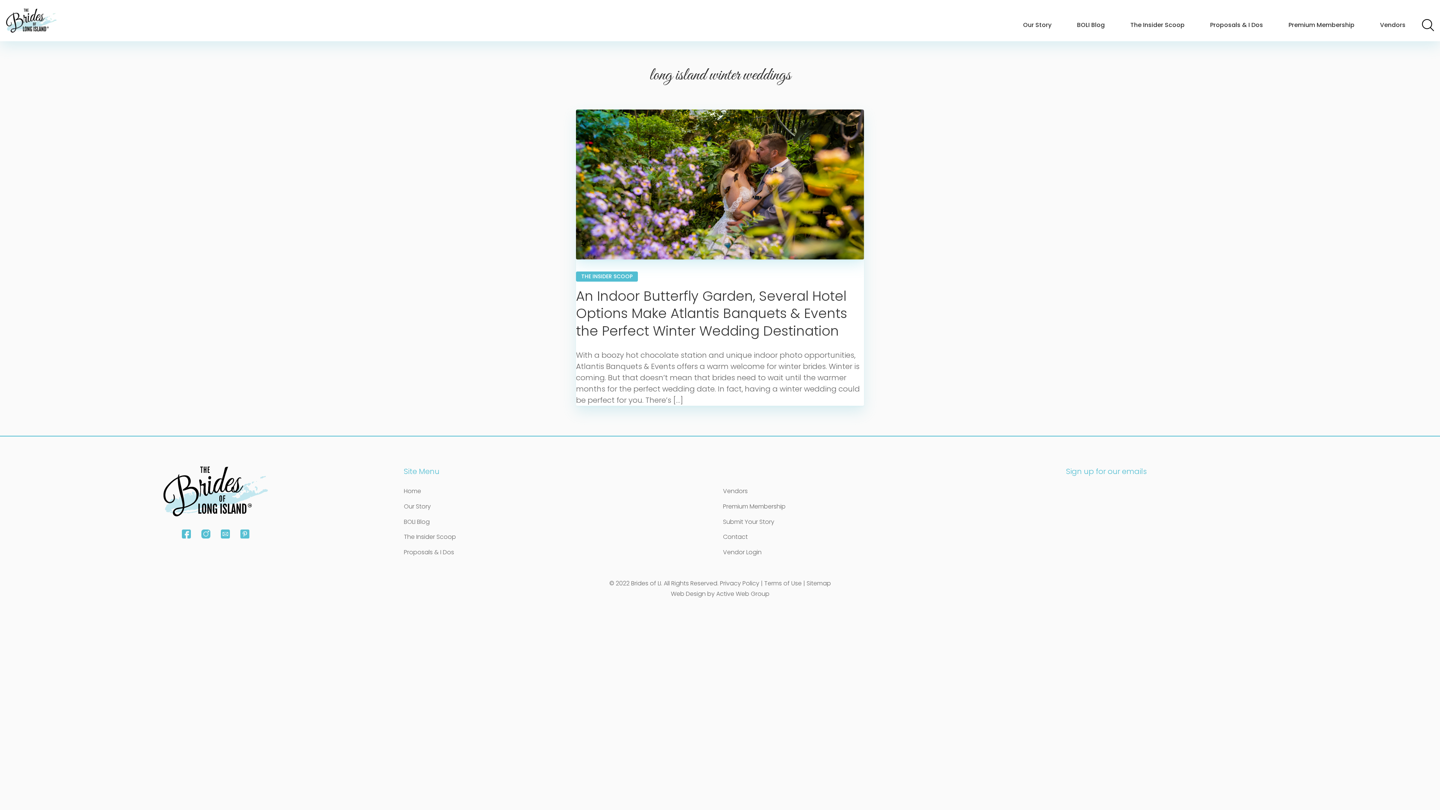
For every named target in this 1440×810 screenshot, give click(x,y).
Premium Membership (1321, 25)
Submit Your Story (748, 522)
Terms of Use (783, 583)
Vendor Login (742, 552)
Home (412, 491)
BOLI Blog (1091, 25)
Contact (735, 536)
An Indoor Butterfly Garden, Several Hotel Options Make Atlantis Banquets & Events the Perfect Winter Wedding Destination (711, 313)
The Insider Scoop (1157, 25)
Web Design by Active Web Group (720, 594)
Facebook (186, 534)
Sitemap (819, 583)
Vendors (1393, 25)
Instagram (205, 534)
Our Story (1037, 25)
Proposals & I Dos (1236, 25)
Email (225, 534)
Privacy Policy (739, 583)
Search (1428, 25)
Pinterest (244, 534)
